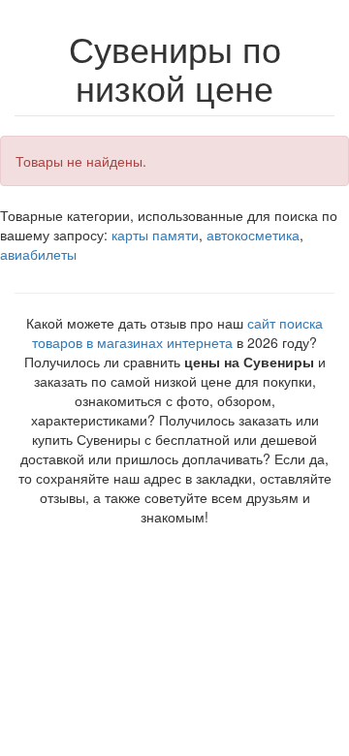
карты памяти (155, 234)
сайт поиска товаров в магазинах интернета (177, 332)
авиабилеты (38, 254)
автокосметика (253, 234)
